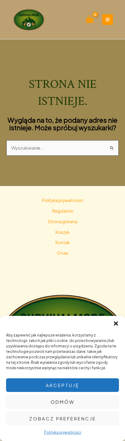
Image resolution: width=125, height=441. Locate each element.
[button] (116, 323)
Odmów (63, 402)
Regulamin (62, 211)
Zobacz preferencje (62, 418)
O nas (62, 253)
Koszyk (62, 232)
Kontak (63, 242)
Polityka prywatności (62, 432)
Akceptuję (62, 385)
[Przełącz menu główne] (107, 19)
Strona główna (62, 221)
